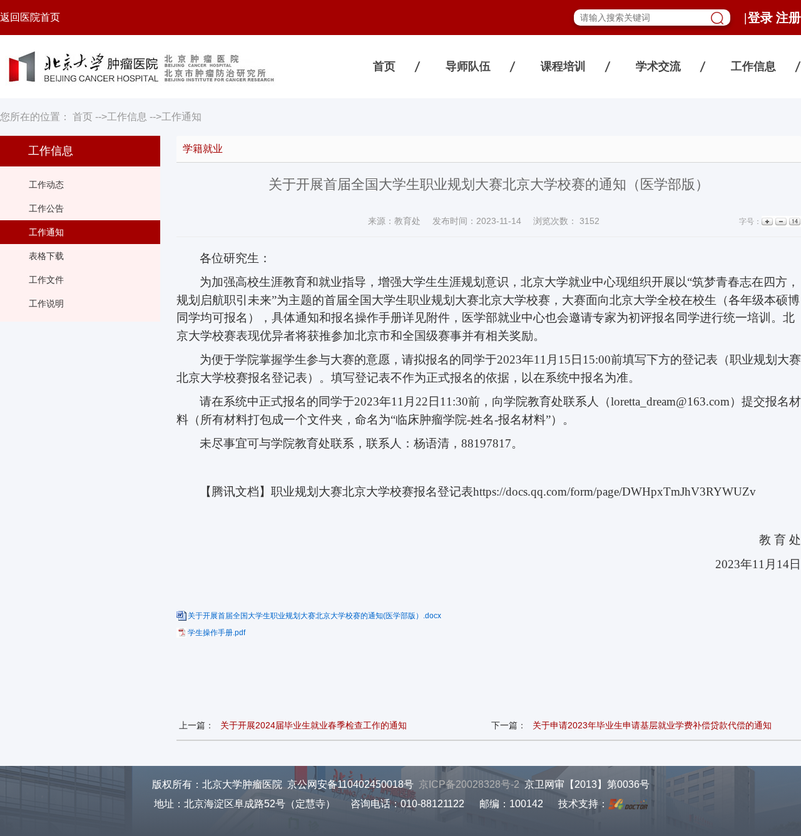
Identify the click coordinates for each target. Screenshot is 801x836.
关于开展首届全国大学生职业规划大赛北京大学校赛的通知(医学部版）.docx (314, 615)
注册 (788, 17)
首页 (384, 66)
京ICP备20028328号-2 (469, 784)
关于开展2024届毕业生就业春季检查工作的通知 (313, 725)
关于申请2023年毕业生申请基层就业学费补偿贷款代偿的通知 (652, 725)
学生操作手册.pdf (216, 632)
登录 (760, 17)
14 (794, 222)
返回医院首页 (30, 17)
